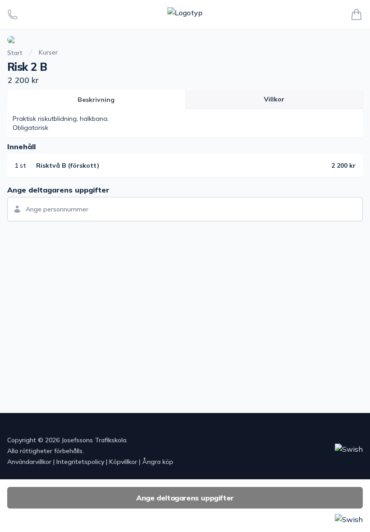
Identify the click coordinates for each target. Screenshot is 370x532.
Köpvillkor (123, 462)
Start (15, 53)
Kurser (48, 52)
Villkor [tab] (274, 99)
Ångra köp (157, 462)
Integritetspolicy (80, 462)
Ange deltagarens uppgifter (185, 497)
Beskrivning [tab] (96, 100)
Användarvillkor (29, 462)
